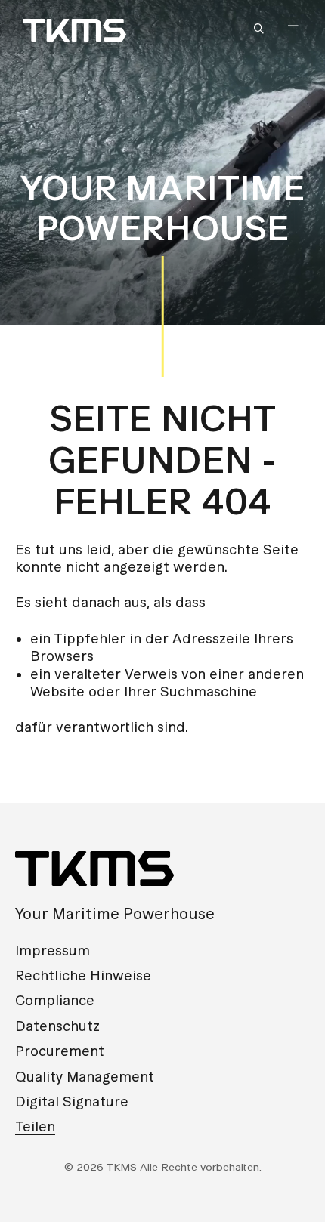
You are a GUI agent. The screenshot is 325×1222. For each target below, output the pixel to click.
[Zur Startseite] (74, 30)
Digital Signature (71, 1101)
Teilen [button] (35, 1126)
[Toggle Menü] (293, 28)
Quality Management (84, 1077)
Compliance (54, 1000)
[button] (262, 30)
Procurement (59, 1051)
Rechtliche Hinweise (83, 975)
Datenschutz (57, 1026)
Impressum (52, 950)
